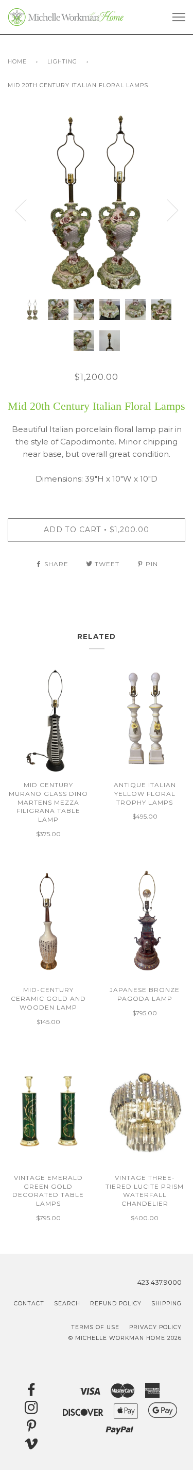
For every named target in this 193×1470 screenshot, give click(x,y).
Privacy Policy (155, 1327)
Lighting (62, 61)
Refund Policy (116, 1303)
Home (17, 61)
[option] (96, 203)
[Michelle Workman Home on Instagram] (32, 1410)
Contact (29, 1303)
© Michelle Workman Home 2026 (125, 1338)
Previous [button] (20, 210)
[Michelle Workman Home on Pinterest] (32, 1428)
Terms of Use (95, 1327)
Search (67, 1303)
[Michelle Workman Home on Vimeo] (32, 1446)
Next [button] (172, 210)
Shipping (166, 1303)
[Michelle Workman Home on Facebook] (32, 1392)
